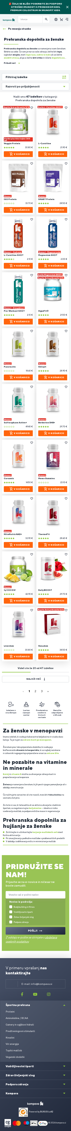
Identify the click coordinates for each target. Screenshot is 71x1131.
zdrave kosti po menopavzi (37, 740)
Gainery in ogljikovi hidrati (20, 1024)
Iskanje (46, 19)
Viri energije (12, 1044)
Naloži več (33, 679)
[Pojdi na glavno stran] (9, 20)
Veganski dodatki (15, 1057)
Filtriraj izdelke (16, 77)
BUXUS (43, 1112)
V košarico (22, 154)
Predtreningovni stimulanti (20, 1031)
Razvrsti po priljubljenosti (23, 86)
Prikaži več (9, 63)
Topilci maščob (14, 1050)
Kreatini (10, 1037)
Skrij (67, 7)
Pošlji (32, 930)
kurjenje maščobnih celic (45, 832)
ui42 (51, 1112)
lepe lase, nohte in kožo (38, 55)
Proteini (10, 1011)
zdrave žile (53, 753)
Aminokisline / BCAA (17, 1018)
